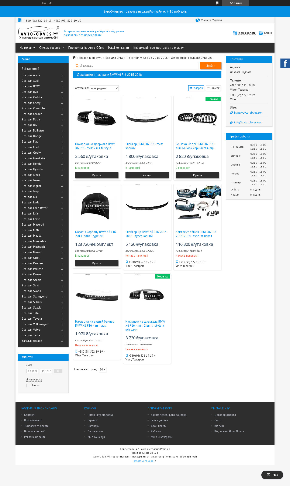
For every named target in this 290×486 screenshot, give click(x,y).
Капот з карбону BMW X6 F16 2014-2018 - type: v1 (95, 234)
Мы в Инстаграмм (161, 437)
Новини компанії (34, 431)
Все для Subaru (32, 302)
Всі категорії (30, 69)
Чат (275, 475)
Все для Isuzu (31, 180)
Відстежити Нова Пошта (229, 431)
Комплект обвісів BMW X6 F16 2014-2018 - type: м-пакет (196, 234)
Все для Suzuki (31, 307)
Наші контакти (118, 47)
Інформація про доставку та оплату (158, 47)
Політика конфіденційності (181, 456)
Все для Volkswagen (35, 324)
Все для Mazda (32, 235)
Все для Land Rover (35, 208)
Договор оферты (225, 415)
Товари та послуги (90, 58)
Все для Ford (30, 147)
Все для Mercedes (34, 241)
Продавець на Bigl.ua (145, 452)
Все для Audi (30, 81)
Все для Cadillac (32, 97)
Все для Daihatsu (33, 130)
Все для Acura (31, 75)
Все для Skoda (31, 291)
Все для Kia (29, 197)
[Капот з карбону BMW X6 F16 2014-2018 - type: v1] (97, 205)
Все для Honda (31, 164)
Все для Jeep (30, 191)
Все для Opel (30, 258)
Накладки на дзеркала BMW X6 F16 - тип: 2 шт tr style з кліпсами (145, 325)
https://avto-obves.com (248, 112)
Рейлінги (156, 431)
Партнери (93, 426)
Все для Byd (30, 92)
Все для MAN (30, 230)
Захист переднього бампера (168, 415)
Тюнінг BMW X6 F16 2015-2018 (147, 58)
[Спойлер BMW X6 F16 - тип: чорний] (147, 117)
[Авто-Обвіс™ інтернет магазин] (39, 33)
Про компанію (33, 420)
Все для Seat (30, 285)
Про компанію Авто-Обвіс (86, 47)
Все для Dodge (32, 136)
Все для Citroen (32, 114)
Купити (96, 175)
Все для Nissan (31, 252)
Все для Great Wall (34, 158)
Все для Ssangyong (34, 296)
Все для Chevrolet (34, 108)
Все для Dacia (31, 119)
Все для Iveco (31, 175)
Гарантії (92, 420)
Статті (217, 420)
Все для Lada (30, 202)
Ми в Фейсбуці (97, 437)
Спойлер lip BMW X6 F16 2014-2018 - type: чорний (146, 234)
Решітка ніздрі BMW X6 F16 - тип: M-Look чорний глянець (195, 146)
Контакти (29, 415)
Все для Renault (32, 274)
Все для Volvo (31, 330)
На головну (27, 47)
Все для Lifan (30, 213)
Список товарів (49, 47)
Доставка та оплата (36, 426)
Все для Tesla (31, 335)
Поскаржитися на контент (147, 456)
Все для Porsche (32, 269)
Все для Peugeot (33, 263)
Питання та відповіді (101, 415)
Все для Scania (31, 280)
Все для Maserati (33, 224)
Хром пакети (158, 426)
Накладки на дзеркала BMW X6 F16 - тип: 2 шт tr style (95, 146)
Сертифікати (95, 431)
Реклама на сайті (34, 437)
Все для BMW (31, 86)
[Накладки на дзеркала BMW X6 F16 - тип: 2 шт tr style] (97, 117)
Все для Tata (30, 313)
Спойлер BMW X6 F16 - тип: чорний (144, 146)
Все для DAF (30, 125)
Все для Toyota (32, 318)
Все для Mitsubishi (33, 247)
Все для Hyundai (32, 169)
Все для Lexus (31, 219)
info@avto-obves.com (248, 122)
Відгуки (219, 426)
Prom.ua (165, 448)
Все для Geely (31, 152)
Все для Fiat (30, 141)
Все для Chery (31, 103)
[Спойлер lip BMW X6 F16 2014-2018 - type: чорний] (147, 205)
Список (215, 88)
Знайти (210, 65)
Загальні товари (32, 341)
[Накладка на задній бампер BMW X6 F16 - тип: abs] (97, 295)
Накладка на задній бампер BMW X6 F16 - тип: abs (94, 323)
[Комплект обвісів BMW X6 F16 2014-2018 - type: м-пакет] (197, 205)
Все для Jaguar (31, 186)
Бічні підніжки (159, 420)
